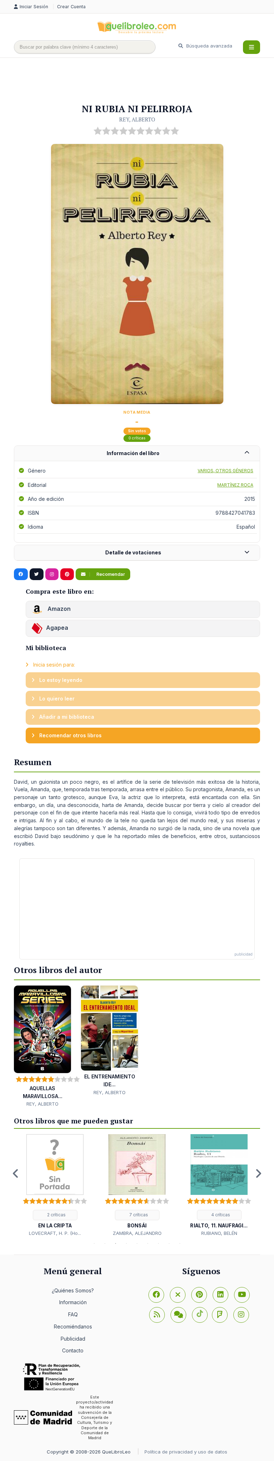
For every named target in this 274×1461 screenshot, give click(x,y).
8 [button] (169, 1243)
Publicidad (73, 1339)
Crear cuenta (71, 6)
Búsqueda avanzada (208, 46)
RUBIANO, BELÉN (219, 1233)
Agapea (57, 628)
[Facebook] (156, 1295)
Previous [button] (15, 1173)
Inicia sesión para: (53, 665)
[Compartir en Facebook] (21, 574)
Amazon (58, 609)
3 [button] (115, 1243)
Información (73, 1302)
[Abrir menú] (251, 47)
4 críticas (220, 1214)
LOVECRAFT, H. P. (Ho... (55, 1233)
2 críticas (56, 1214)
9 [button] (179, 1243)
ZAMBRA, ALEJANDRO (137, 1233)
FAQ (73, 1314)
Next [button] (258, 1173)
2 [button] (104, 1243)
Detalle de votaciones (133, 552)
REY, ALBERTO (137, 119)
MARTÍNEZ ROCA (235, 485)
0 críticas (137, 438)
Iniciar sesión (35, 6)
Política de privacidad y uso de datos (185, 1452)
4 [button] (126, 1243)
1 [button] (94, 1243)
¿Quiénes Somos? (73, 1290)
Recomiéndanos (73, 1326)
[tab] (137, 453)
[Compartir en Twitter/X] (37, 574)
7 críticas (138, 1214)
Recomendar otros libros (70, 735)
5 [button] (137, 1243)
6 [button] (147, 1243)
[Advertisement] (144, 81)
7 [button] (158, 1243)
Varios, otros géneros (225, 470)
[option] (55, 1185)
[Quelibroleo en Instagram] (52, 574)
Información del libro (133, 453)
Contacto (72, 1350)
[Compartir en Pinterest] (67, 574)
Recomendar (110, 574)
